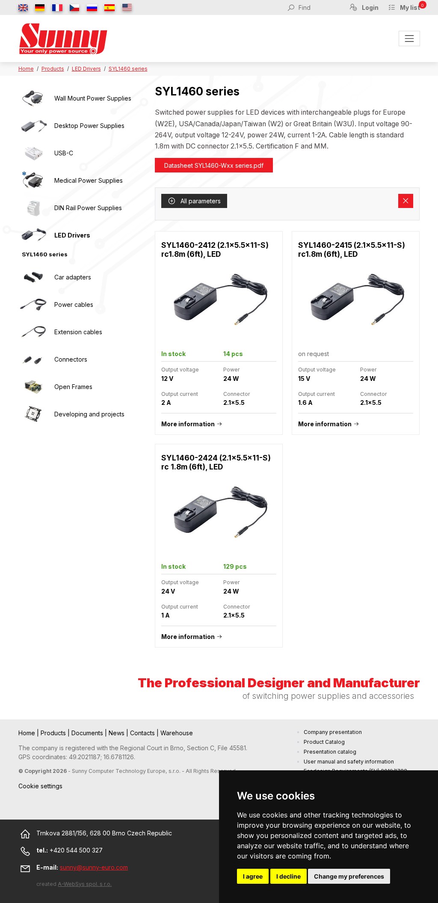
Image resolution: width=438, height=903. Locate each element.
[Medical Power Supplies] (33, 180)
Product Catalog (324, 742)
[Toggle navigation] (409, 38)
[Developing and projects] (33, 414)
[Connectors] (33, 359)
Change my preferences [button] (349, 876)
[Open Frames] (33, 387)
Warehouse (176, 733)
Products (52, 68)
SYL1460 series (128, 68)
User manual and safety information (349, 761)
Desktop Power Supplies (89, 125)
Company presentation (333, 732)
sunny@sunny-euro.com (94, 867)
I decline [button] (288, 876)
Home (26, 68)
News (117, 733)
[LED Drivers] (33, 235)
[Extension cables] (33, 332)
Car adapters (72, 277)
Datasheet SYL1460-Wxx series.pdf (213, 165)
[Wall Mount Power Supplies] (33, 98)
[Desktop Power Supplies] (33, 126)
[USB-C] (33, 153)
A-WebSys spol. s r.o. (85, 884)
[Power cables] (33, 304)
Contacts (143, 733)
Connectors (70, 359)
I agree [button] (253, 876)
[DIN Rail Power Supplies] (33, 208)
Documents (88, 733)
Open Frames (73, 386)
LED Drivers (86, 68)
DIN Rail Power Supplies (88, 207)
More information (188, 424)
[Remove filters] (405, 201)
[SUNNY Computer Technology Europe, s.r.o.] (63, 38)
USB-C (63, 153)
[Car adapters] (33, 277)
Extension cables (78, 332)
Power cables (73, 304)
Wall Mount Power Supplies (92, 98)
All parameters (200, 201)
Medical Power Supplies (88, 180)
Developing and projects (89, 414)
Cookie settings (40, 786)
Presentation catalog (330, 752)
